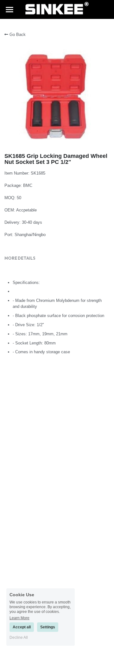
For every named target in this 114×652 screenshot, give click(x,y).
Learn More (19, 618)
